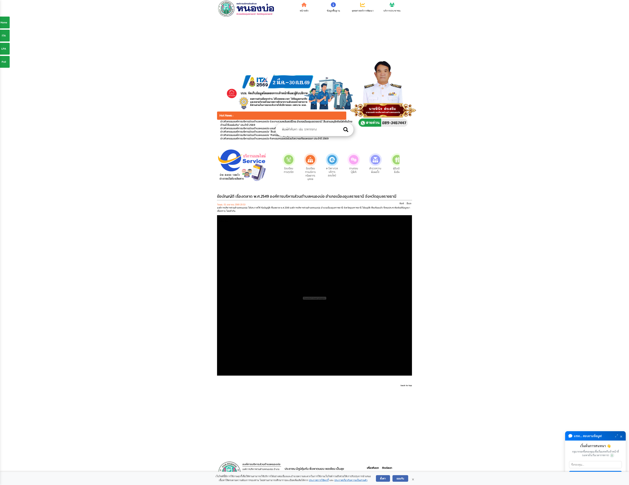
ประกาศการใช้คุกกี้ (319, 480)
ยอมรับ (400, 478)
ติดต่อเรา (386, 468)
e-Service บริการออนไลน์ (328, 171)
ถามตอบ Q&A (349, 170)
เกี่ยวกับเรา (373, 468)
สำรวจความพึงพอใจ (371, 170)
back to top (406, 385)
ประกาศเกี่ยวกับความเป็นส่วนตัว (350, 480)
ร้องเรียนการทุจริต (285, 170)
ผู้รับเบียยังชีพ (393, 170)
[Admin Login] (612, 455)
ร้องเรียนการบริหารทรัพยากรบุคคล (306, 173)
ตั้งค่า (383, 478)
